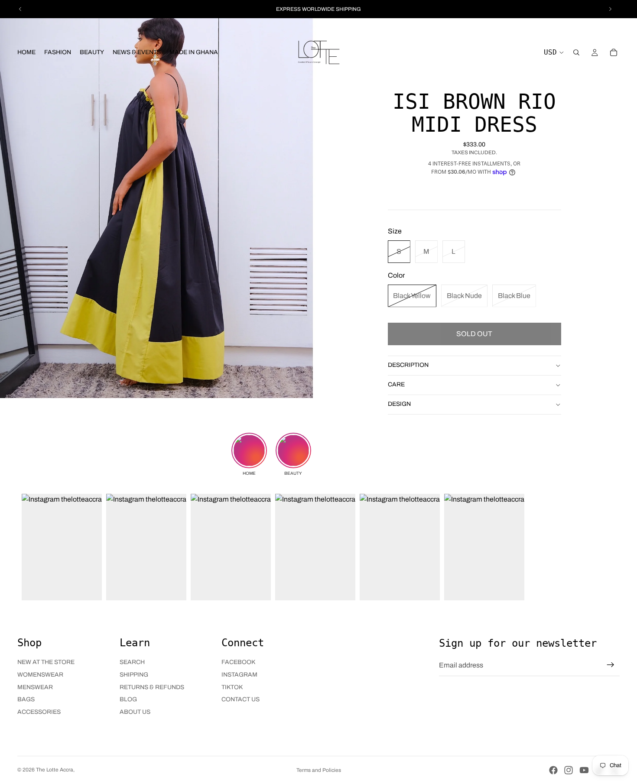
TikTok (232, 687)
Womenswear (40, 674)
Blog (128, 699)
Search (132, 662)
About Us (135, 712)
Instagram (239, 674)
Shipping (134, 674)
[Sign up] (610, 665)
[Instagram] (568, 770)
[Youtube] (584, 770)
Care (396, 384)
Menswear (35, 687)
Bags (26, 699)
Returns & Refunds (152, 687)
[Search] (576, 52)
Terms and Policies (318, 770)
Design (399, 404)
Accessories (39, 712)
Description (408, 365)
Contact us (240, 699)
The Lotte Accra (54, 770)
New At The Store (46, 662)
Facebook (238, 662)
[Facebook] (553, 770)
